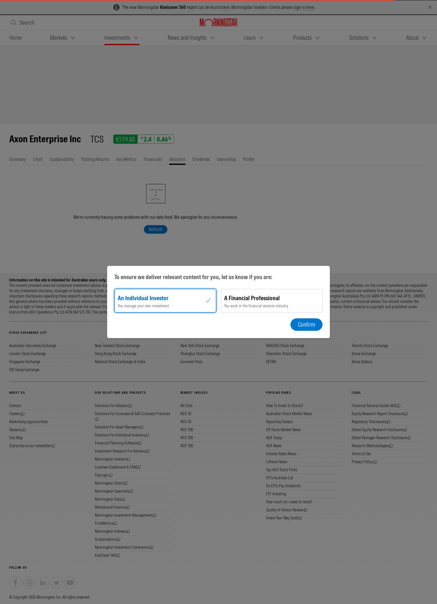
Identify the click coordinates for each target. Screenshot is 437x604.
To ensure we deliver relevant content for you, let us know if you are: (193, 277)
